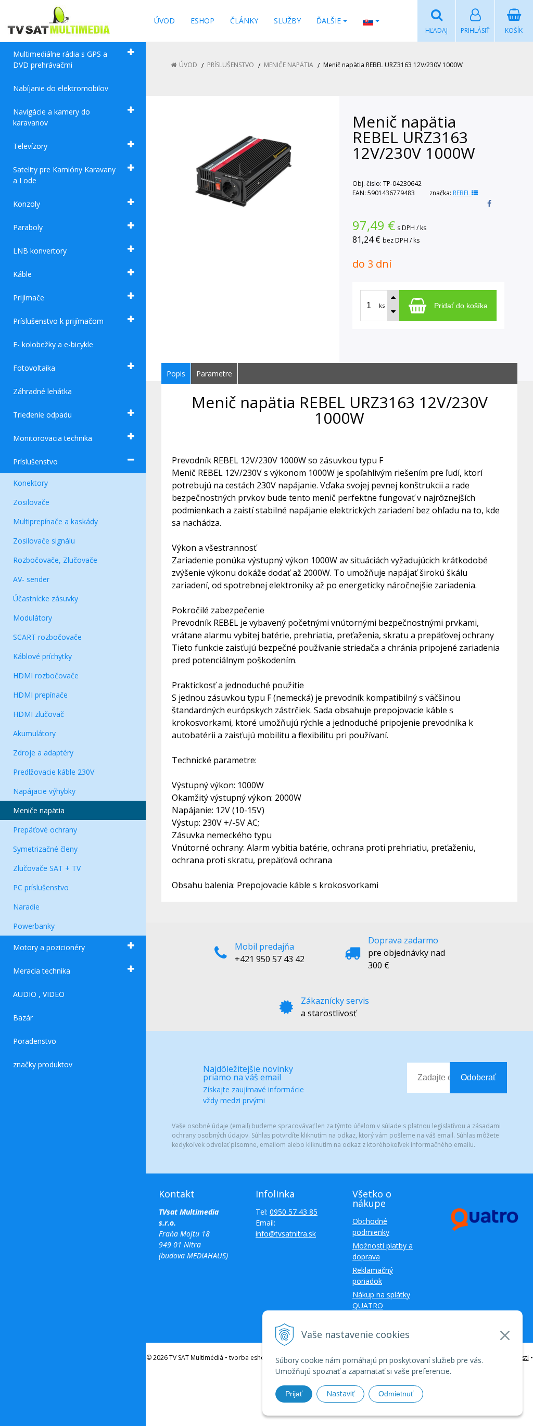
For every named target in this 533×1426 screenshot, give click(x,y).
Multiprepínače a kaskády (55, 521)
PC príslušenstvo (41, 887)
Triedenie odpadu (42, 415)
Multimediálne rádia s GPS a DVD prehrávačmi (60, 59)
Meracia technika (41, 971)
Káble (22, 274)
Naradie (26, 907)
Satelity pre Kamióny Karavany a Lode (64, 175)
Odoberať (478, 1077)
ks (382, 305)
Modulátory (32, 618)
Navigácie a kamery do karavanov (51, 117)
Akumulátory (34, 733)
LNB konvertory (40, 251)
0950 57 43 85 (294, 1212)
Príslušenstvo (35, 461)
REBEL (462, 192)
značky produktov (42, 1064)
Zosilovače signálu (44, 541)
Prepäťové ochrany (45, 830)
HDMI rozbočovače (46, 675)
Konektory (30, 483)
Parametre (214, 373)
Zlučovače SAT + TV (47, 868)
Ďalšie (329, 21)
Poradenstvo (34, 1041)
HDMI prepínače (40, 695)
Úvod (164, 21)
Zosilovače (31, 502)
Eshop (202, 21)
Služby (287, 21)
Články (244, 21)
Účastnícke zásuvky (45, 598)
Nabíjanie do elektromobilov (60, 88)
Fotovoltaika (34, 368)
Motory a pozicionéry (49, 947)
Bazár (23, 1018)
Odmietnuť (395, 1394)
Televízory (30, 146)
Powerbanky (34, 926)
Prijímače (28, 297)
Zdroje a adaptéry (43, 753)
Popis (176, 373)
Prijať (293, 1394)
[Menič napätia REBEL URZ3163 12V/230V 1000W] (243, 171)
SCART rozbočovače (47, 637)
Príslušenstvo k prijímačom (58, 321)
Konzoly (26, 204)
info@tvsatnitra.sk (286, 1234)
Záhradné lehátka (42, 391)
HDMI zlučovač (38, 714)
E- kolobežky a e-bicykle (53, 344)
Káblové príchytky (42, 656)
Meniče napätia (39, 810)
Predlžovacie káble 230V (53, 772)
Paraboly (28, 227)
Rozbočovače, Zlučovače (55, 560)
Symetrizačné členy (45, 849)
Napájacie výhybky (44, 791)
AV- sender (31, 579)
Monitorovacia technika (52, 438)
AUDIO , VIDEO (39, 994)
